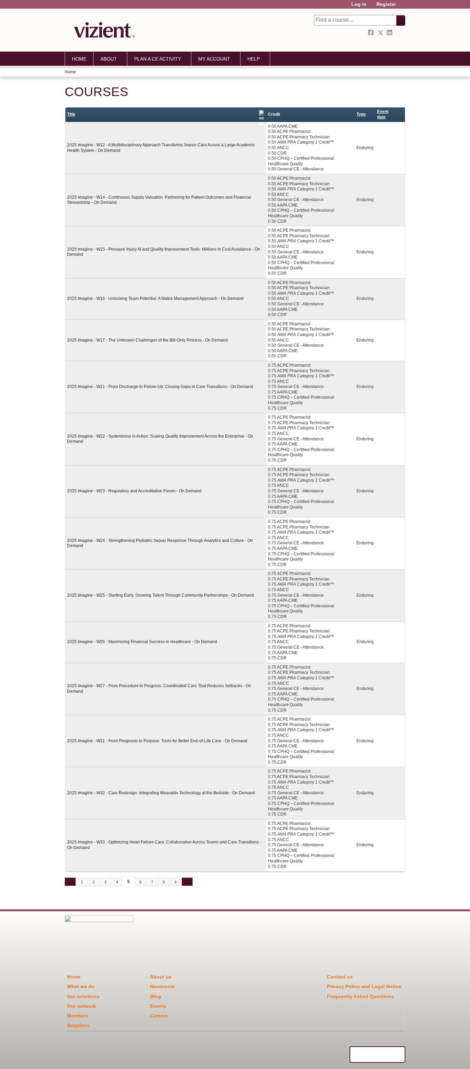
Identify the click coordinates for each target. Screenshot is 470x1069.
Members (77, 1015)
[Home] (102, 30)
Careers (159, 1015)
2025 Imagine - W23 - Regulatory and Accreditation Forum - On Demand (134, 491)
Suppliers (78, 1025)
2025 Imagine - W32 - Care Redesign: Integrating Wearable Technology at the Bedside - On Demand (161, 792)
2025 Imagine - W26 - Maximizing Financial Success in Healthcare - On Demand (142, 641)
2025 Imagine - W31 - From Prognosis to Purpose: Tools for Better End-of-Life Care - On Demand (157, 740)
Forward (399, 33)
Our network (81, 1006)
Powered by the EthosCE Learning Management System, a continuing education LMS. (377, 1054)
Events (158, 1006)
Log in (358, 4)
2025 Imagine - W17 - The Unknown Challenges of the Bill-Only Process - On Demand (147, 340)
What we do (81, 986)
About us (161, 976)
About (108, 59)
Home (79, 59)
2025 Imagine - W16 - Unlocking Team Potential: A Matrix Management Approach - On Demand (155, 298)
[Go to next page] (187, 882)
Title (71, 114)
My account (214, 59)
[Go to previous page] (70, 882)
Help (253, 59)
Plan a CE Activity (157, 59)
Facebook (371, 33)
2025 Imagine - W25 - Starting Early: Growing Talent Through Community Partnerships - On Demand (160, 595)
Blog (155, 996)
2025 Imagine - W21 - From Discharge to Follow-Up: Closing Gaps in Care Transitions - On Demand (160, 386)
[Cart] (403, 7)
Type (361, 114)
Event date (382, 114)
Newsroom (162, 986)
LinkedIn (390, 33)
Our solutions (83, 996)
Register (386, 4)
